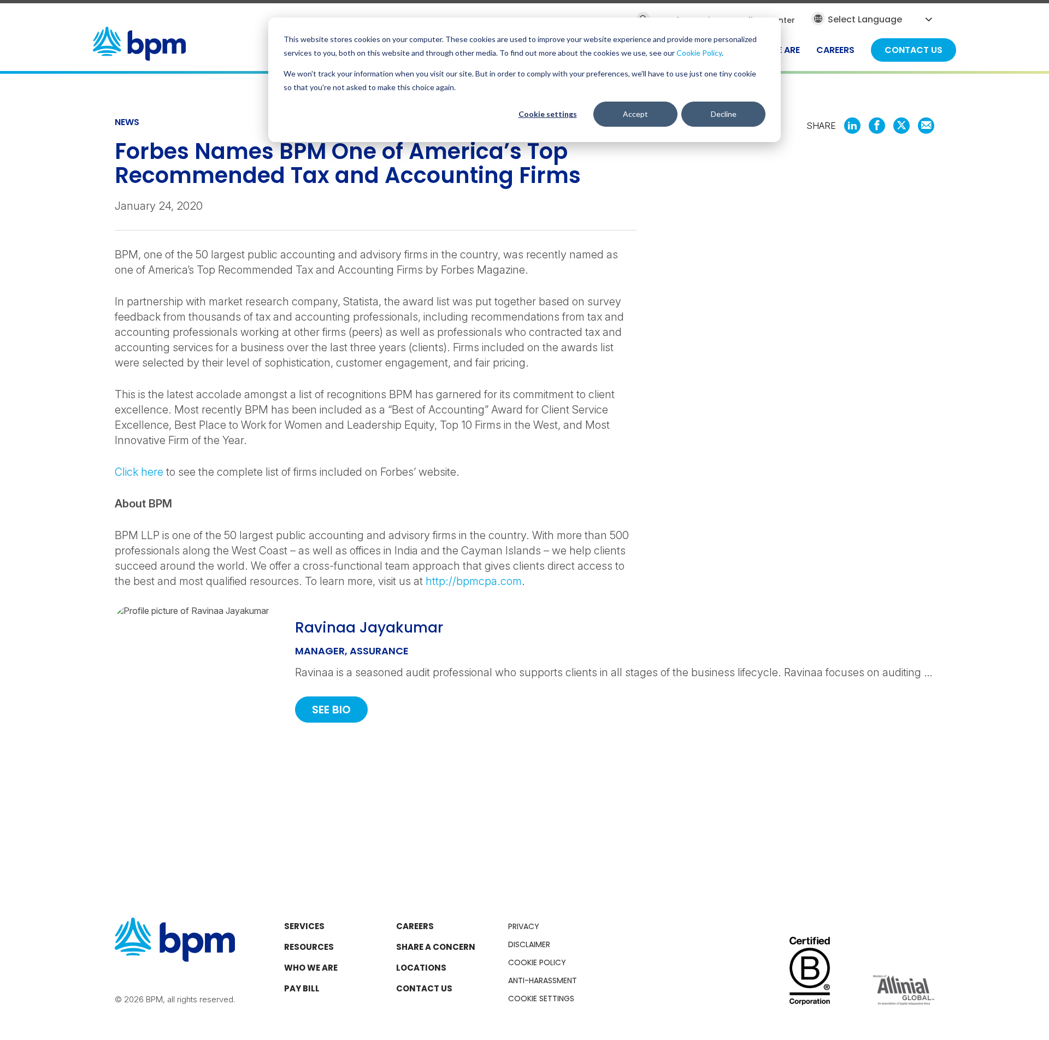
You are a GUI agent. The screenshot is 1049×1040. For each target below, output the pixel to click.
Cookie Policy (699, 52)
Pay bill (302, 988)
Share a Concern (435, 947)
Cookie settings (547, 114)
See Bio (331, 709)
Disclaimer (529, 944)
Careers (415, 926)
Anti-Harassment (542, 980)
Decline (723, 114)
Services (304, 926)
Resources (309, 947)
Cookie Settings (541, 998)
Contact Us (424, 988)
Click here (139, 471)
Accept (635, 114)
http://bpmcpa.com (474, 581)
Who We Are (311, 967)
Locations (421, 967)
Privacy (523, 926)
